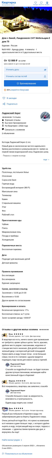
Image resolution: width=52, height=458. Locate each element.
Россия (14, 45)
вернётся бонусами (20, 89)
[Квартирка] (10, 3)
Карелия (5, 45)
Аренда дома (18, 49)
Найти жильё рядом (11, 439)
